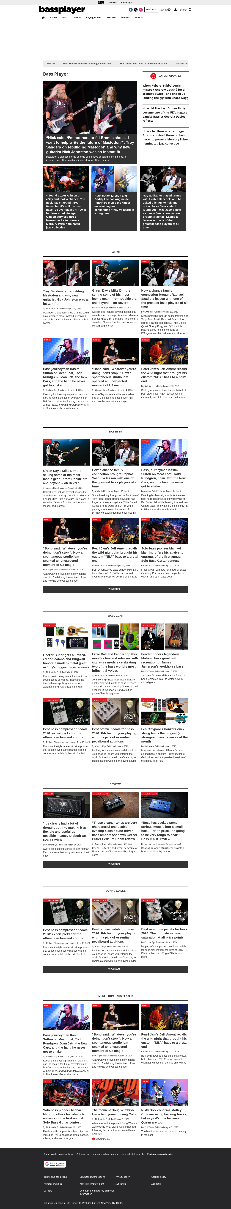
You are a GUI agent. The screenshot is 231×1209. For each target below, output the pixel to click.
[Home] (101, 2)
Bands (47, 261)
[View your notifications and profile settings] (175, 10)
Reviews (125, 17)
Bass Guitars (50, 625)
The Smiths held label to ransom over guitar (143, 63)
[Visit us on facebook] (131, 10)
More (138, 17)
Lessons (76, 17)
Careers (48, 1190)
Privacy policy (123, 1176)
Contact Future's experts (92, 1176)
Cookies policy (158, 1176)
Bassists (96, 261)
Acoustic (111, 17)
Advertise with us (53, 1183)
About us (156, 1183)
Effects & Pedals (100, 794)
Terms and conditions (55, 1176)
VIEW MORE (114, 589)
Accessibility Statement (92, 1183)
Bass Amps (48, 794)
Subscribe (151, 9)
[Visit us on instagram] (141, 10)
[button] (186, 9)
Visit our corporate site (159, 1153)
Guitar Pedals (99, 700)
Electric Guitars (51, 700)
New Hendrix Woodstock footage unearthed (87, 63)
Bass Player (126, 3)
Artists (53, 17)
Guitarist (112, 3)
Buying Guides (94, 17)
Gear (64, 17)
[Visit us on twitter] (136, 10)
